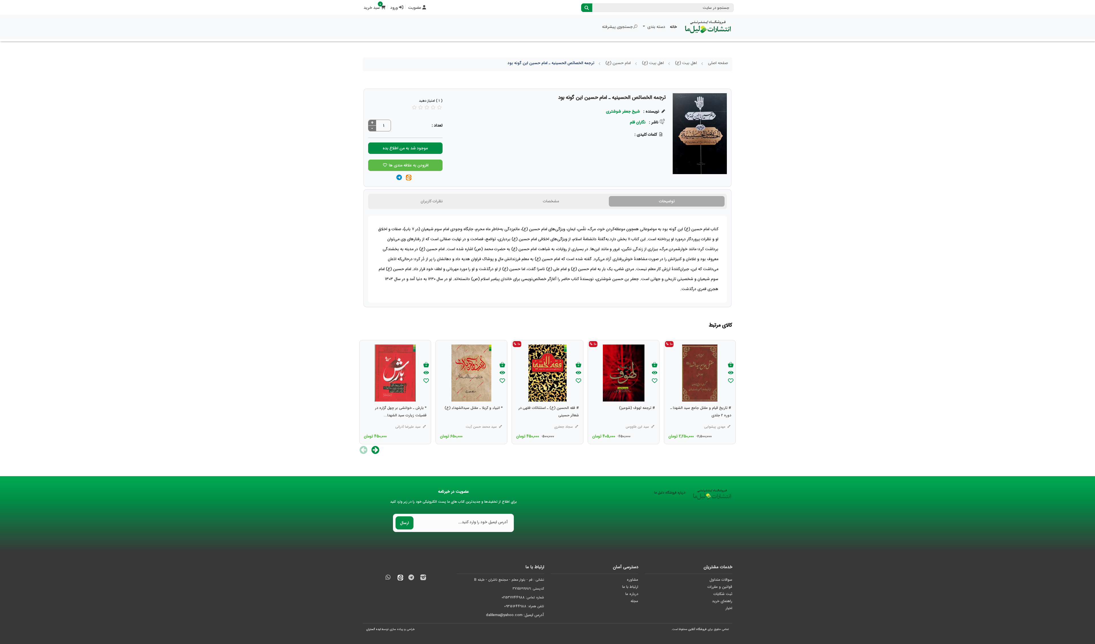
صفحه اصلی (718, 63)
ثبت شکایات (722, 594)
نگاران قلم (638, 122)
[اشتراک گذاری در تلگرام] (399, 178)
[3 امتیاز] (427, 107)
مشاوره (632, 580)
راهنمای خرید (722, 601)
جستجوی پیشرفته (617, 27)
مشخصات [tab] (551, 201)
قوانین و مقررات (719, 587)
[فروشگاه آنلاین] (708, 27)
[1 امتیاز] (414, 107)
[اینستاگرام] (423, 578)
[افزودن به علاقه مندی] (731, 381)
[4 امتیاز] (433, 107)
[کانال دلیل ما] (411, 578)
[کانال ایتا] (399, 578)
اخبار (728, 608)
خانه (673, 27)
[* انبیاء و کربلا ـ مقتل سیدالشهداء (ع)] (474, 419)
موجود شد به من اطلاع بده (405, 148)
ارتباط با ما (630, 587)
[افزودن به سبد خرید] (731, 365)
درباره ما (631, 594)
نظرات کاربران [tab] (432, 201)
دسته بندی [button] (655, 27)
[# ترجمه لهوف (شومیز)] (637, 419)
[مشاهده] (731, 373)
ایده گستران (373, 629)
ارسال (404, 523)
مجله (634, 601)
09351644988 (515, 606)
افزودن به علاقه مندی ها (408, 165)
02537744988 (513, 597)
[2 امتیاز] (420, 107)
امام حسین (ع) (618, 63)
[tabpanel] (547, 259)
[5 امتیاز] (439, 107)
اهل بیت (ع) (686, 63)
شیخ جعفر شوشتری (623, 111)
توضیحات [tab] (667, 201)
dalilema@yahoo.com (504, 615)
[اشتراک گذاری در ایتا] (408, 178)
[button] (375, 450)
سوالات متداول (720, 580)
